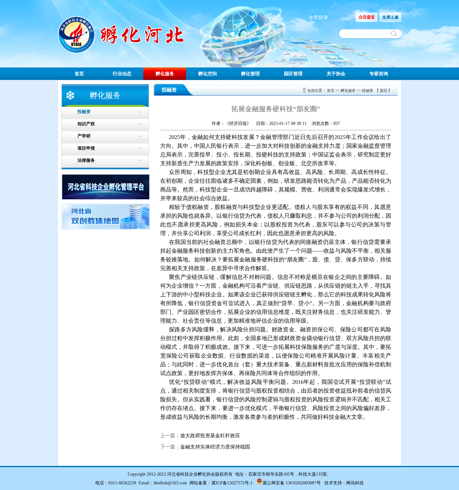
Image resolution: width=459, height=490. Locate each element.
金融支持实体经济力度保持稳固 (215, 446)
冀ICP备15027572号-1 (232, 483)
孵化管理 (250, 73)
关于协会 (336, 73)
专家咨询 (378, 73)
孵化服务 (164, 73)
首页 (79, 73)
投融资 (367, 90)
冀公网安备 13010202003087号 (292, 483)
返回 (383, 90)
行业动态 (122, 73)
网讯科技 (355, 483)
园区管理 (293, 73)
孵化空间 (207, 73)
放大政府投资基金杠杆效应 (210, 435)
